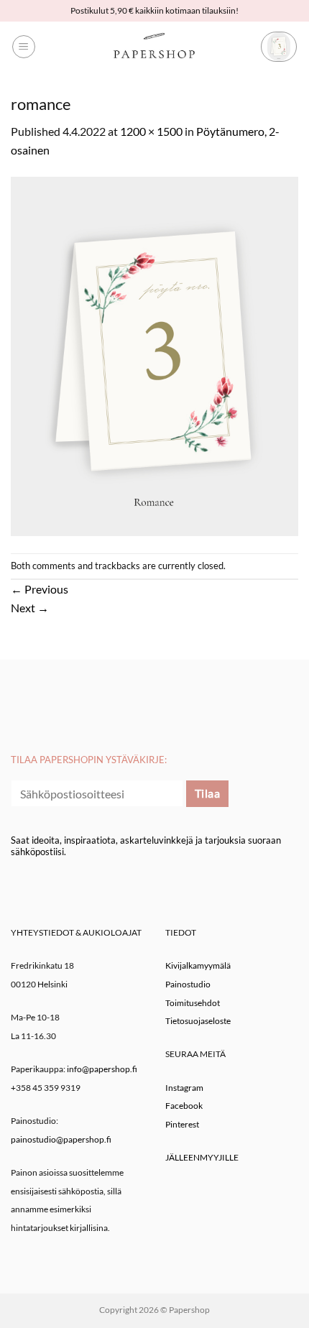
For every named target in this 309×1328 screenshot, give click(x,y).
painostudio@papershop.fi (61, 1139)
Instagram (184, 1087)
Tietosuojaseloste (198, 1020)
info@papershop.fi (102, 1069)
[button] (23, 46)
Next (30, 607)
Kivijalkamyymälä (198, 965)
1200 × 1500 (151, 131)
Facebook (184, 1105)
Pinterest (182, 1124)
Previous (39, 589)
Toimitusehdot (192, 1002)
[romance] (154, 354)
